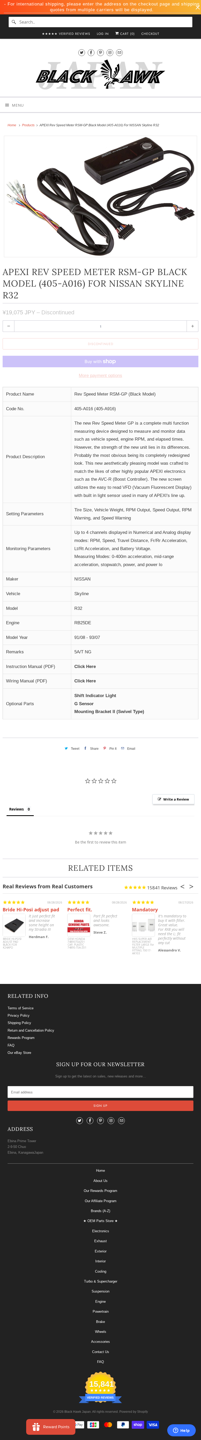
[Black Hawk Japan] (100, 75)
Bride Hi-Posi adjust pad (31, 909)
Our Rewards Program (100, 1191)
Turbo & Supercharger (100, 1281)
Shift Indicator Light (95, 695)
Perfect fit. (79, 909)
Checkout (150, 33)
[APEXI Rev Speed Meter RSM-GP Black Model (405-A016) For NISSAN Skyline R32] (100, 197)
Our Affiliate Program (100, 1201)
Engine (100, 1302)
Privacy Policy (19, 1015)
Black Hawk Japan (77, 1412)
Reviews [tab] (16, 809)
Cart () (127, 33)
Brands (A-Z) (100, 1211)
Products (28, 125)
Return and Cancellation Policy (31, 1030)
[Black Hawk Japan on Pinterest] (100, 52)
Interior (100, 1261)
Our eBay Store (19, 1053)
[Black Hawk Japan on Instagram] (110, 52)
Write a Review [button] (176, 799)
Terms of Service (21, 1008)
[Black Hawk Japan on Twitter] (81, 52)
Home (100, 1171)
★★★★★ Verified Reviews (66, 33)
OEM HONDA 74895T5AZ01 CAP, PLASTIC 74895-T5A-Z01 (77, 943)
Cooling (100, 1271)
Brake (100, 1322)
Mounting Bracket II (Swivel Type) (109, 711)
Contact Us (100, 1352)
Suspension (100, 1291)
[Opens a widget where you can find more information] (181, 1430)
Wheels (100, 1332)
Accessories (100, 1342)
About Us (100, 1181)
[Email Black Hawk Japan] (119, 52)
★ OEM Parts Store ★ (100, 1221)
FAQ (11, 1045)
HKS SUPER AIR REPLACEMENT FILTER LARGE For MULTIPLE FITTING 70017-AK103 (143, 946)
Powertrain (101, 1311)
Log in (103, 33)
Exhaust (100, 1241)
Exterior (101, 1251)
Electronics (100, 1231)
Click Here (85, 666)
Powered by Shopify (133, 1412)
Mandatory (145, 909)
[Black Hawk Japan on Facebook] (91, 52)
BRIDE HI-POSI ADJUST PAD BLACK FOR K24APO (12, 943)
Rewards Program (21, 1038)
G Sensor (84, 703)
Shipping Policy (19, 1023)
